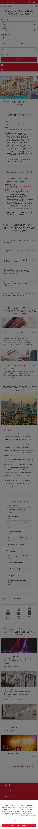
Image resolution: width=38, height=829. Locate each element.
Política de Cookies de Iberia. (28, 815)
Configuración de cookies (19, 820)
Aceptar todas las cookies (19, 825)
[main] (19, 814)
